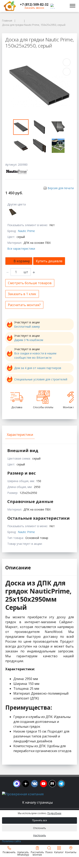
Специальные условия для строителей (40, 379)
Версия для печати (61, 188)
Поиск (49, 852)
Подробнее (54, 813)
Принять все (39, 820)
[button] (34, 4)
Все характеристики (21, 248)
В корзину (22, 261)
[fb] (16, 783)
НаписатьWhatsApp (23, 853)
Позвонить (9, 852)
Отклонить (39, 828)
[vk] (34, 783)
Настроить (39, 835)
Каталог (59, 852)
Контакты (70, 852)
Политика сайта (11, 841)
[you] (43, 783)
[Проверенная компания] (23, 794)
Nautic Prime (26, 231)
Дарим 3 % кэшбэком (28, 340)
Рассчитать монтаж (37, 853)
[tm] (61, 783)
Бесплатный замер (27, 326)
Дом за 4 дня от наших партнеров (37, 368)
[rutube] (52, 783)
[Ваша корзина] (62, 6)
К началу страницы (37, 802)
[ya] (25, 783)
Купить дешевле (49, 261)
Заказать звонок (34, 8)
